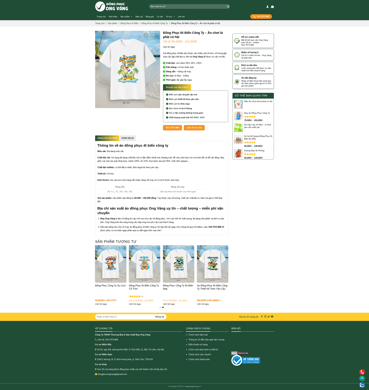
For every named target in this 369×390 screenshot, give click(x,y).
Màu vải (139, 16)
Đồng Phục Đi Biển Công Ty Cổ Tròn (144, 287)
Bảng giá (150, 16)
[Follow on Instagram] (265, 316)
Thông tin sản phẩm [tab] (107, 138)
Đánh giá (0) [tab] (127, 138)
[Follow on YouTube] (272, 316)
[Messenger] (343, 378)
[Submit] (227, 6)
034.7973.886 (263, 16)
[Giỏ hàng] (272, 6)
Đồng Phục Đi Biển (129, 23)
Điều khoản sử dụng (198, 344)
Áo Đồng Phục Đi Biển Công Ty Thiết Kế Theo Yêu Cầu (212, 287)
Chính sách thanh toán (199, 359)
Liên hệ (181, 16)
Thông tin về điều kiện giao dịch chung (206, 339)
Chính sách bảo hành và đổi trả (203, 349)
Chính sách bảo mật (198, 334)
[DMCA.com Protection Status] (240, 353)
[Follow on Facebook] (262, 316)
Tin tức (169, 16)
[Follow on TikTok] (269, 316)
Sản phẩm (125, 16)
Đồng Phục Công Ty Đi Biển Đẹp (178, 287)
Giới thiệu (113, 16)
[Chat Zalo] (343, 385)
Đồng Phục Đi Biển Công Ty (155, 23)
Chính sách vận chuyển (200, 354)
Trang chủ (101, 16)
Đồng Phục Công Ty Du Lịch (110, 285)
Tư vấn (160, 16)
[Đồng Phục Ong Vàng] (120, 6)
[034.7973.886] (343, 372)
